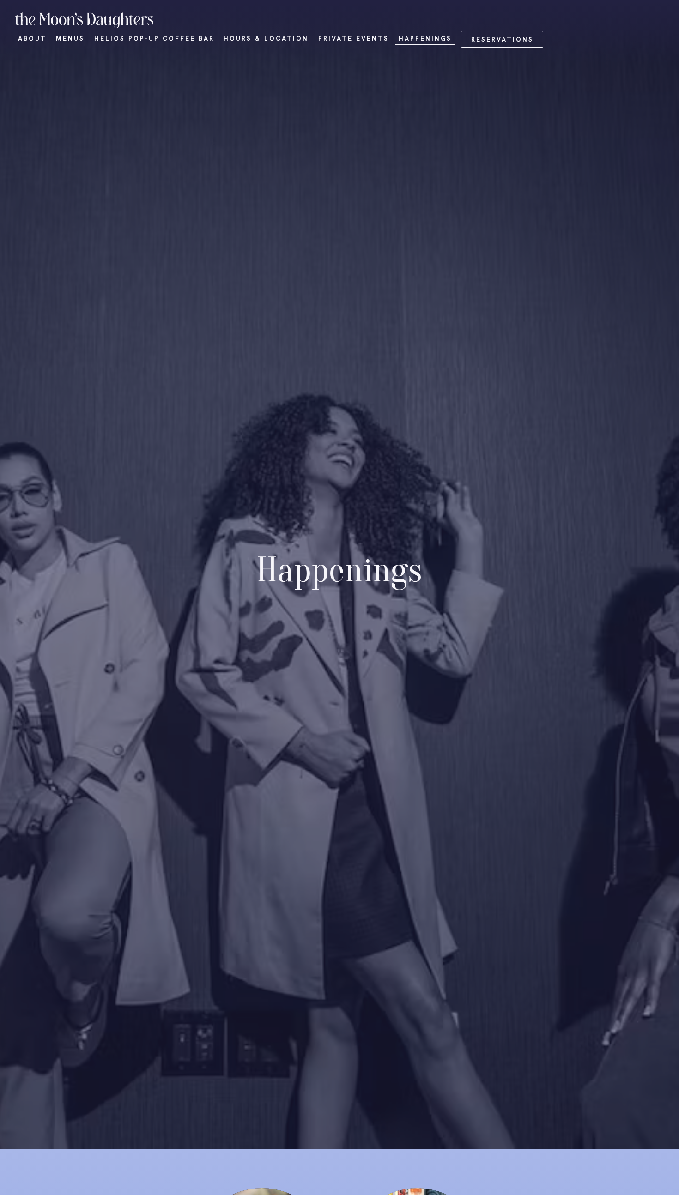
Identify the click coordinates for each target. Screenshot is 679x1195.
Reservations (502, 39)
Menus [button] (70, 38)
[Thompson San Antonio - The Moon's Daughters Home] (84, 19)
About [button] (32, 38)
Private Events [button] (353, 38)
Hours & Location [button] (266, 38)
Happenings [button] (425, 38)
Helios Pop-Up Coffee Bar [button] (154, 38)
